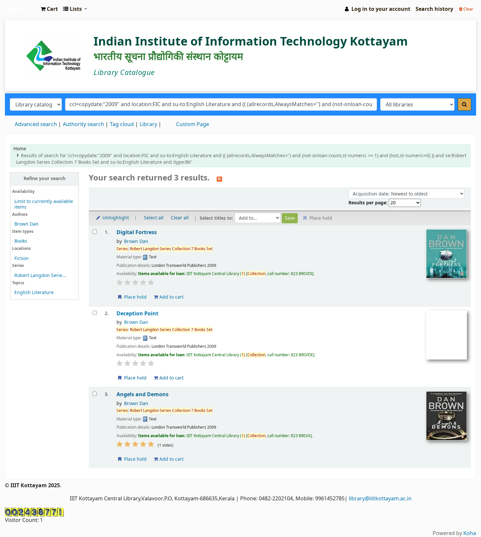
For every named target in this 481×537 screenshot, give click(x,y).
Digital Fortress (136, 232)
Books (20, 241)
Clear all (180, 217)
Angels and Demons (142, 394)
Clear (467, 9)
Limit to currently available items (43, 204)
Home (19, 148)
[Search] (464, 104)
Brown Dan (26, 224)
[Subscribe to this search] (219, 178)
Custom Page (192, 124)
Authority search (83, 124)
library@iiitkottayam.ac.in (380, 499)
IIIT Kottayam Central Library (21, 9)
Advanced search (36, 124)
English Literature (34, 292)
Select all (154, 217)
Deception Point (137, 313)
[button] (49, 9)
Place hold (135, 297)
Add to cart (171, 297)
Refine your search (44, 178)
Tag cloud (122, 124)
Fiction (21, 258)
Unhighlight (115, 217)
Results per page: (368, 202)
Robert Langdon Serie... (40, 275)
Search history (434, 9)
